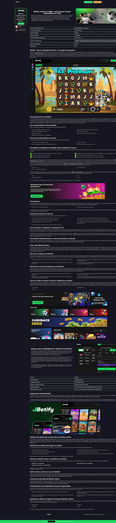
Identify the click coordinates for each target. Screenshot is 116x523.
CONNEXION (97, 2)
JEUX (20, 26)
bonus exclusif (51, 521)
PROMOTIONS (22, 30)
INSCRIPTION (88, 2)
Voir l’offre (21, 23)
